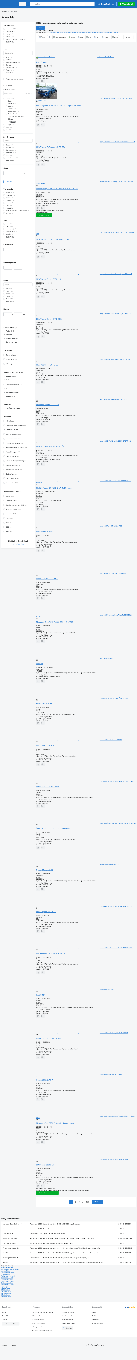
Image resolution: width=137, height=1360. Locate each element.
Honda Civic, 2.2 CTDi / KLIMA (48, 1038)
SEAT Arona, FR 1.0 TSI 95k (47, 365)
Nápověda (5, 1316)
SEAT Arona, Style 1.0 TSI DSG (49, 319)
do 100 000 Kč (9, 182)
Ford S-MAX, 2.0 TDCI (45, 531)
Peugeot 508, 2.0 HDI (44, 1080)
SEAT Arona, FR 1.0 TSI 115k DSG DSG (52, 239)
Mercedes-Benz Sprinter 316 (12, 1224)
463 (87, 1202)
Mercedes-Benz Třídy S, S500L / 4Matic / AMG (55, 1123)
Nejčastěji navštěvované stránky (42, 1330)
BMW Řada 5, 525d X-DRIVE (48, 787)
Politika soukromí (37, 1316)
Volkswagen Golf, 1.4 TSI (46, 912)
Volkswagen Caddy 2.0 (10, 1258)
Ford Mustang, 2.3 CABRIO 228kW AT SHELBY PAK (57, 189)
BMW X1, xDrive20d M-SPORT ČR (50, 446)
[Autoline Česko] (9, 4)
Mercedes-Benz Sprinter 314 (12, 1229)
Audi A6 (5, 1253)
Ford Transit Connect (10, 1243)
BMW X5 (39, 664)
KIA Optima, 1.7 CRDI (45, 745)
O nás (4, 1312)
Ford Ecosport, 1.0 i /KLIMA (47, 579)
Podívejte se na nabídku (47, 1193)
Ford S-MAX (41, 995)
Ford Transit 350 (8, 1233)
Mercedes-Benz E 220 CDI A (47, 405)
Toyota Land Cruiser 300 (11, 1248)
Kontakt (4, 1319)
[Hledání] (32, 4)
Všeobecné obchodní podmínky (42, 1312)
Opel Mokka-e (41, 62)
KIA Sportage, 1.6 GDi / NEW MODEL (51, 953)
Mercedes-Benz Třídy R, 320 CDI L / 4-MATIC (54, 622)
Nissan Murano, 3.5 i (44, 870)
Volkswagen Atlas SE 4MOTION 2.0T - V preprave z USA (59, 106)
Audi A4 (5, 1262)
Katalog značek (37, 1327)
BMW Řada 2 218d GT (45, 1165)
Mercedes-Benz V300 (10, 1238)
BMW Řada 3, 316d (44, 704)
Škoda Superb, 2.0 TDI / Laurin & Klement (53, 829)
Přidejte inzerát (44, 215)
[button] (38, 81)
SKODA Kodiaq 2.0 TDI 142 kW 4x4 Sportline (54, 488)
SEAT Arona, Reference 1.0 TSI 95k (50, 147)
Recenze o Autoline (38, 1323)
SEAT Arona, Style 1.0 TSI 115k (49, 279)
